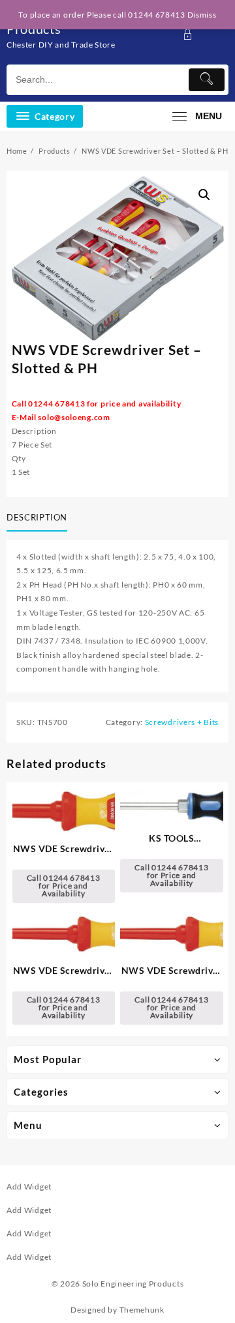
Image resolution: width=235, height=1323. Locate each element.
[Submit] (207, 79)
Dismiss (202, 15)
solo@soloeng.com (74, 417)
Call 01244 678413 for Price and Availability (64, 885)
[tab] (39, 518)
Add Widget (29, 1186)
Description (37, 517)
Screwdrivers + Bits (182, 722)
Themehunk (141, 1310)
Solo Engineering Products (133, 1283)
